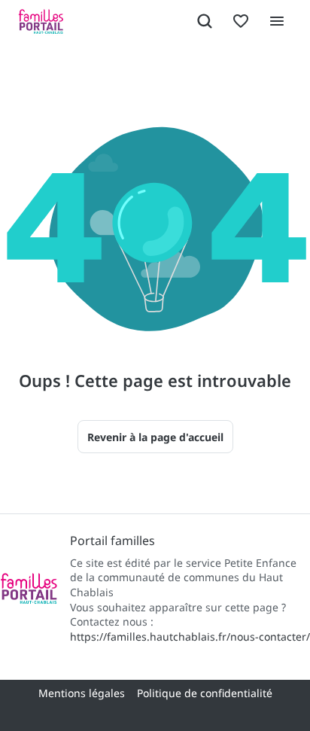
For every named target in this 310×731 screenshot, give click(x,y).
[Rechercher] (205, 21)
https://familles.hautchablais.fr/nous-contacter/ (190, 636)
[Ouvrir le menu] (277, 21)
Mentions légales (81, 693)
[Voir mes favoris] (241, 21)
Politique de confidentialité (204, 693)
